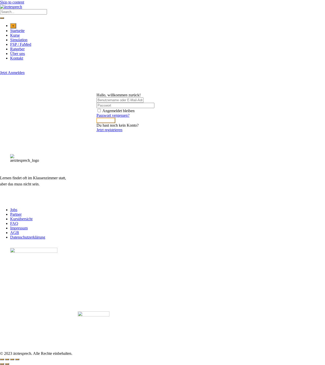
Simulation (18, 40)
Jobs (13, 210)
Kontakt (16, 58)
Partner (16, 214)
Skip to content (12, 2)
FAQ (14, 223)
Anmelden (106, 120)
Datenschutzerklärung (27, 237)
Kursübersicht (21, 219)
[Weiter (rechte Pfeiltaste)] (7, 364)
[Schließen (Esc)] (17, 359)
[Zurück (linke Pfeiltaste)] (2, 364)
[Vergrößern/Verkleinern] (2, 359)
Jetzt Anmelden (12, 72)
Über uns (17, 53)
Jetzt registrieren (109, 130)
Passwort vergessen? (112, 115)
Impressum (19, 228)
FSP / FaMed (20, 44)
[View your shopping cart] (2, 68)
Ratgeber (17, 49)
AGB (14, 232)
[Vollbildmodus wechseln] (7, 359)
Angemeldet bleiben (118, 111)
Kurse (15, 35)
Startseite (17, 30)
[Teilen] (12, 359)
